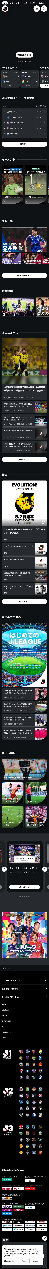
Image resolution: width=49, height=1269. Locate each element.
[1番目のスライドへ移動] (21, 61)
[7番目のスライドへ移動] (30, 897)
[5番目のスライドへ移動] (30, 62)
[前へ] (4, 869)
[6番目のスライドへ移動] (28, 897)
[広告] (24, 935)
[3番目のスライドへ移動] (27, 62)
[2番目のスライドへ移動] (25, 62)
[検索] (44, 8)
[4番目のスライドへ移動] (29, 62)
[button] (37, 8)
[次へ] (44, 869)
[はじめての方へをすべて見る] (24, 655)
